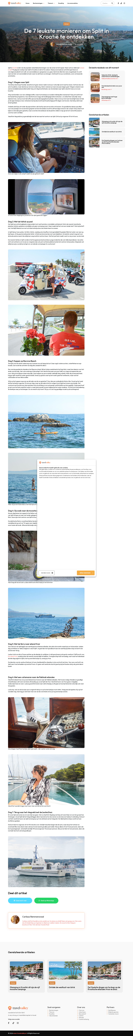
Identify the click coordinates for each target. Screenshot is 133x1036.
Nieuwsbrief (82, 1014)
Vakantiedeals (53, 1016)
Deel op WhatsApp (47, 900)
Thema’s (50, 3)
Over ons (81, 1010)
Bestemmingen (37, 3)
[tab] (27, 3)
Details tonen (45, 573)
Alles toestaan (85, 573)
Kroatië (14, 68)
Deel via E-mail (21, 900)
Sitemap (81, 1017)
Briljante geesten (113, 1012)
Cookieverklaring (84, 1019)
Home (27, 3)
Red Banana (112, 1010)
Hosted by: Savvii (113, 1014)
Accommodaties (72, 3)
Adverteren (82, 1012)
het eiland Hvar (12, 656)
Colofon (81, 1016)
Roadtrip (61, 3)
